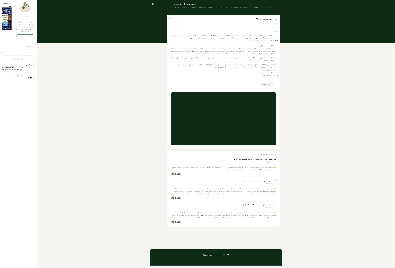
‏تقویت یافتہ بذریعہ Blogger (215, 255)
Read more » (176, 174)
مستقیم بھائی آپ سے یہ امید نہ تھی (259, 204)
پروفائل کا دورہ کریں (25, 36)
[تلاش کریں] (153, 4)
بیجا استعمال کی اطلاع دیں (24, 59)
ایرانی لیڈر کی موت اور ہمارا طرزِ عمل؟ (257, 180)
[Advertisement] (158, 43)
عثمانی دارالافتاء (185, 3)
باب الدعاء (267, 84)
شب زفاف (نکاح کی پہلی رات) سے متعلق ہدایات (255, 159)
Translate (18, 70)
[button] (170, 19)
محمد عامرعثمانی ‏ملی (25, 17)
